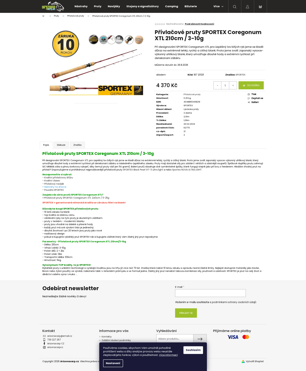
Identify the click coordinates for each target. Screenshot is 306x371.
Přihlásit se (186, 313)
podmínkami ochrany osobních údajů (234, 302)
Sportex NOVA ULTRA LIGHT (187, 169)
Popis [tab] (46, 145)
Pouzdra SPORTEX (54, 190)
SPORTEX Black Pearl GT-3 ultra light (143, 169)
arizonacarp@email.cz (59, 336)
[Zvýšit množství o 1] (233, 85)
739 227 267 (54, 339)
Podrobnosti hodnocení (199, 24)
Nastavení (113, 363)
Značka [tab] (77, 145)
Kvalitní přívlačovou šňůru (58, 177)
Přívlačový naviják (54, 183)
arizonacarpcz (55, 347)
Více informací (168, 355)
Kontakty (107, 336)
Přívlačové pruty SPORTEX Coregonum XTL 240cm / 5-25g (76, 197)
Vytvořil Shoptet (255, 361)
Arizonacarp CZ (55, 343)
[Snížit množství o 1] (217, 85)
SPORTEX (240, 74)
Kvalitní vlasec (52, 180)
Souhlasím (193, 350)
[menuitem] (81, 6)
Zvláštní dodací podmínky (116, 340)
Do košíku (253, 85)
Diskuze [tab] (61, 145)
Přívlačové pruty (192, 94)
